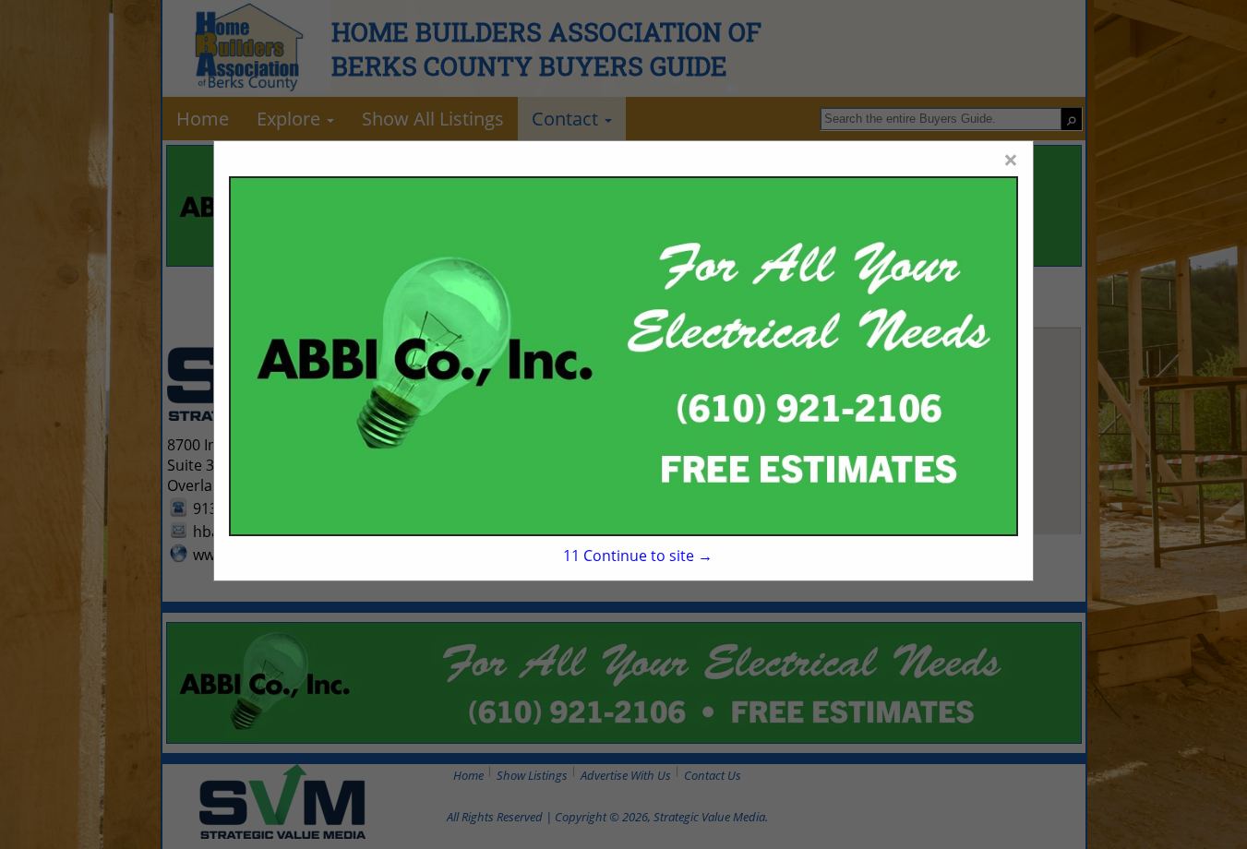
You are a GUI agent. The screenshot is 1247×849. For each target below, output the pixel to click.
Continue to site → (638, 555)
